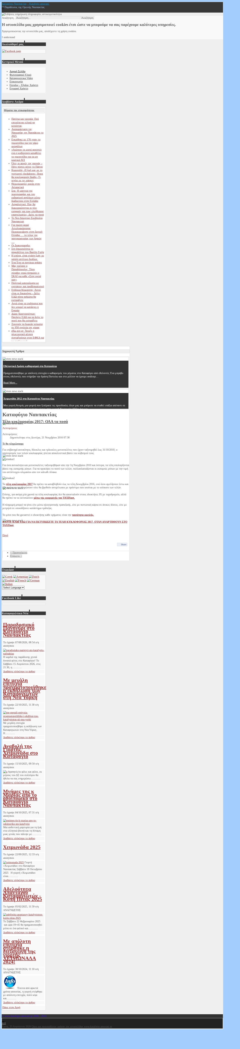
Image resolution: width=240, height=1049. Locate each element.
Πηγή (5, 535)
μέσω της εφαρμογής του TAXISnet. (54, 497)
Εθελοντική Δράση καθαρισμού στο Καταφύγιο (30, 366)
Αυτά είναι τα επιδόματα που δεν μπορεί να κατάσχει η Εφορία (27, 307)
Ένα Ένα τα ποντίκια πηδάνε (26, 262)
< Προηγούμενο (18, 552)
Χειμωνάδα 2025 (21, 847)
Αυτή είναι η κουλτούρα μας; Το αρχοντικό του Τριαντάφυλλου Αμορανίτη (45, 431)
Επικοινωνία (16, 81)
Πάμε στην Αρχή (11, 1007)
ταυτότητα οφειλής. (83, 515)
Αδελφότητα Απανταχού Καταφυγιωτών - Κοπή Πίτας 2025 (22, 894)
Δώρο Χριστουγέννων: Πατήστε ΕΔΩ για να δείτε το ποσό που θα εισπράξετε (27, 317)
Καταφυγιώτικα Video (21, 78)
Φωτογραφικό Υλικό (20, 74)
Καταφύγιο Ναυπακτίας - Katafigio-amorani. (26, 3)
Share (123, 544)
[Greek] (7, 576)
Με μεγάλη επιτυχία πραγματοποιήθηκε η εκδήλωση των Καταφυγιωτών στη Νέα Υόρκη (24, 688)
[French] (20, 580)
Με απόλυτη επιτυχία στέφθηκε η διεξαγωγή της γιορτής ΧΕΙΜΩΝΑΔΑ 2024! (19, 951)
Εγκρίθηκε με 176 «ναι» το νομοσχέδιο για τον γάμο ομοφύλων (25, 143)
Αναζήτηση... (9, 18)
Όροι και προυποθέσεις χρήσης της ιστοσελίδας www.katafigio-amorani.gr (72, 1026)
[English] (8, 580)
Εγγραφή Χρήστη (19, 88)
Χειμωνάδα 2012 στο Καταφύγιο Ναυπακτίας (28, 398)
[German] (33, 580)
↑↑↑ (4, 1023)
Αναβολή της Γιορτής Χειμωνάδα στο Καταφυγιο (20, 751)
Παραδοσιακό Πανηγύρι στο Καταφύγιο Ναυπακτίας (18, 630)
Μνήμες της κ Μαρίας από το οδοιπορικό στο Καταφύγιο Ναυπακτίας (20, 798)
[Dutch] (34, 576)
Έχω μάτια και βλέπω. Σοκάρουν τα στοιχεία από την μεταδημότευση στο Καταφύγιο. (51, 463)
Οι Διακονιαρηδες (20, 245)
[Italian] (7, 584)
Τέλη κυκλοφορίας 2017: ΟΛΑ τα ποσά (35, 421)
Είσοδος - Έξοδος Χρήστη (24, 85)
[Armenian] (20, 576)
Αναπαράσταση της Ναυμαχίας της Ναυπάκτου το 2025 (27, 132)
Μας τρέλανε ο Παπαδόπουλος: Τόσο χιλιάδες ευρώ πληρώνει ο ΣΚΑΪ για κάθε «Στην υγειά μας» (26, 273)
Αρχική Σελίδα (17, 71)
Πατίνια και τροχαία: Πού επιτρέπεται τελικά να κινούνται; (25, 122)
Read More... (10, 382)
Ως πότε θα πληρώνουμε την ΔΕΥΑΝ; (24, 528)
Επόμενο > (16, 556)
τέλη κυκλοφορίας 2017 (19, 484)
